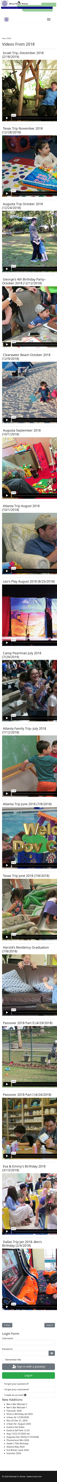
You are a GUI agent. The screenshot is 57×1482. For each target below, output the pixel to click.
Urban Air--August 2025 (19, 1423)
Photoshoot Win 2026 (18, 1440)
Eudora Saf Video (15, 1427)
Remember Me (13, 1359)
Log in (28, 1375)
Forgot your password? (16, 1383)
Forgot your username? (16, 1389)
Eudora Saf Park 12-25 (18, 1430)
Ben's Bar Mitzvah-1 (17, 1407)
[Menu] (48, 19)
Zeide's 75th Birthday (17, 1443)
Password (7, 1348)
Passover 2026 (14, 1410)
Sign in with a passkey (30, 1366)
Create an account (14, 1395)
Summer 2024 (14, 1453)
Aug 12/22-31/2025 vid (18, 1433)
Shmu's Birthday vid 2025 (20, 1413)
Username (7, 1338)
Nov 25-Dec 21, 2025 (17, 1420)
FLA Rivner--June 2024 (18, 1450)
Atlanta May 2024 (15, 1446)
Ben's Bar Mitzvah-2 (17, 1404)
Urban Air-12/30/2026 (18, 1417)
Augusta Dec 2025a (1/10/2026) (23, 1436)
